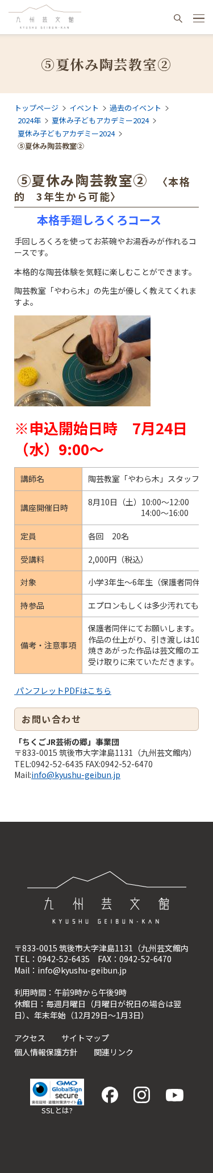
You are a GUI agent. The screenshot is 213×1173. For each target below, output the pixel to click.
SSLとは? (57, 1110)
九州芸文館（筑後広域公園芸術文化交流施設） (45, 17)
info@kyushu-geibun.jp (75, 774)
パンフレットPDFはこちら (62, 690)
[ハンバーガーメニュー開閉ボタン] (198, 18)
